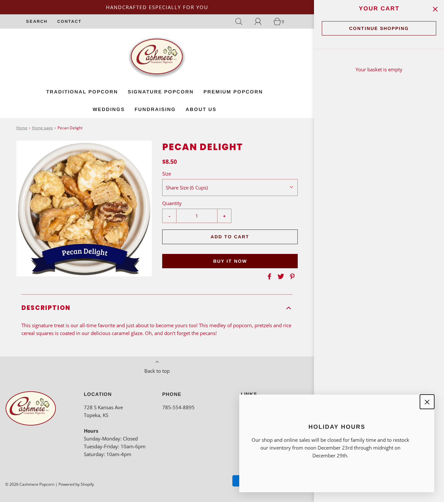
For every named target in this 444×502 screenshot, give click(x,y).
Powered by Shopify (76, 484)
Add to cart (230, 236)
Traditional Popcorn (82, 91)
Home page (42, 128)
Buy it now (230, 261)
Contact (69, 21)
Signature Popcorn (161, 91)
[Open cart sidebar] (435, 9)
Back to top (157, 371)
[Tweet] (280, 276)
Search (36, 21)
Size (166, 173)
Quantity (172, 203)
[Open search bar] (242, 21)
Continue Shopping (379, 28)
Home (21, 128)
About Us (201, 109)
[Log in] (262, 21)
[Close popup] (427, 402)
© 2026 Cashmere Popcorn (29, 484)
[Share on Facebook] (268, 276)
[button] (157, 308)
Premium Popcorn (233, 91)
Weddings (109, 109)
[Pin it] (291, 276)
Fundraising (155, 109)
